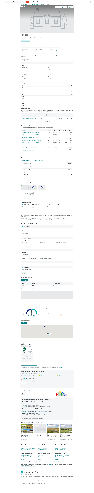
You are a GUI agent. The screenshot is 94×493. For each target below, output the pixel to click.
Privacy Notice (65, 476)
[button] (27, 2)
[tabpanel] (47, 171)
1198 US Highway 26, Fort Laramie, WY (29, 122)
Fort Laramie (36, 4)
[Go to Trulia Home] (3, 1)
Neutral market (31, 315)
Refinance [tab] (41, 160)
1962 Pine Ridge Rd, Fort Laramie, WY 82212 (30, 142)
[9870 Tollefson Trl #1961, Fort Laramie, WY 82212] (53, 428)
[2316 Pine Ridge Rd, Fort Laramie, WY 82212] (27, 428)
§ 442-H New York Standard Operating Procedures (28, 466)
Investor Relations (47, 476)
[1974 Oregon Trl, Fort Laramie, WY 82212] (40, 428)
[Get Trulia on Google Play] (35, 472)
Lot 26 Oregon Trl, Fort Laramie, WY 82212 (30, 147)
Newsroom (42, 476)
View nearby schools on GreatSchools (29, 365)
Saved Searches (77, 1)
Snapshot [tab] (24, 305)
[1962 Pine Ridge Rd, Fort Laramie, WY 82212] (66, 428)
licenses (50, 464)
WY (32, 4)
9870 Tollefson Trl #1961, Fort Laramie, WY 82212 (31, 144)
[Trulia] (22, 472)
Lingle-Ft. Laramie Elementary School (55, 410)
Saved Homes (68, 1)
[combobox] (17, 2)
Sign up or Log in (86, 1)
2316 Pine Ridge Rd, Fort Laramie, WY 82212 (30, 132)
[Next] (72, 431)
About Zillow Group (28, 476)
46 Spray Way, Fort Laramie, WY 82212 (29, 137)
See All (24, 383)
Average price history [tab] (32, 304)
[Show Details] (71, 65)
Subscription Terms (57, 476)
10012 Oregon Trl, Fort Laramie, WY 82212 (30, 152)
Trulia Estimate (26, 60)
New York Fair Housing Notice (25, 467)
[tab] (24, 280)
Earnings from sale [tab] (26, 160)
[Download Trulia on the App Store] (27, 472)
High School (36, 339)
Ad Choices (68, 476)
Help (61, 476)
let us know (55, 480)
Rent (34, 1)
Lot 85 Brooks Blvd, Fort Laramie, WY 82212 (30, 134)
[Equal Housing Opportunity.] (33, 483)
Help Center (42, 483)
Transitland (34, 461)
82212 (41, 4)
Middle (30, 339)
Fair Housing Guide (35, 476)
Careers (39, 476)
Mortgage (39, 1)
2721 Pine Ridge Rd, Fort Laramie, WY (29, 118)
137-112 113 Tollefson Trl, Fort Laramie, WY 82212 (31, 140)
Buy (30, 1)
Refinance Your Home (25, 41)
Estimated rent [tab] (34, 160)
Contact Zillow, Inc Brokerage (26, 469)
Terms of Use (52, 476)
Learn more (61, 367)
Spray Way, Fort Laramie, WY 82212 (28, 150)
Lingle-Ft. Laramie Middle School (41, 411)
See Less (24, 273)
